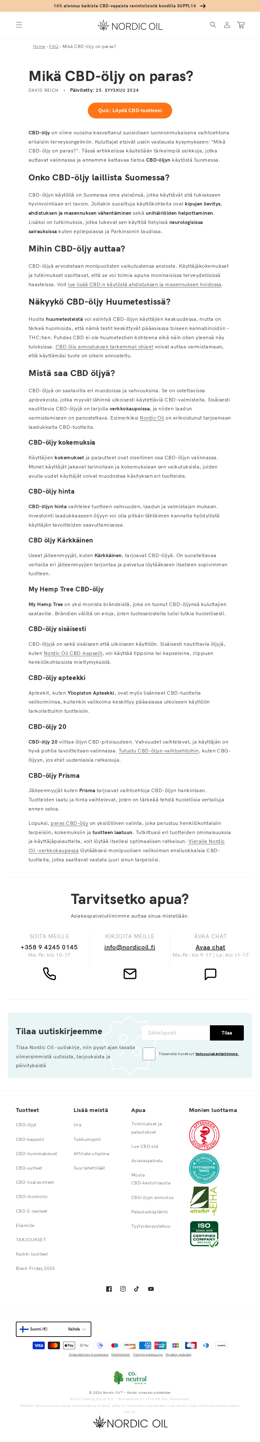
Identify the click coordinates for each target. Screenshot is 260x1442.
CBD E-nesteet (31, 1211)
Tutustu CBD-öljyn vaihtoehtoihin (158, 750)
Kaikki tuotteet (32, 1254)
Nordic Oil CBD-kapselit (73, 653)
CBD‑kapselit (30, 1139)
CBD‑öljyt (26, 1125)
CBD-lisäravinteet (35, 1182)
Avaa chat (210, 947)
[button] (19, 25)
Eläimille (25, 1225)
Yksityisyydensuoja (147, 1354)
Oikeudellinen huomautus (88, 1354)
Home (39, 46)
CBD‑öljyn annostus (152, 1197)
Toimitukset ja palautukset (146, 1128)
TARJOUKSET (31, 1240)
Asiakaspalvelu (147, 1160)
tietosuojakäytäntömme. (217, 1053)
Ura (77, 1125)
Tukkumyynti (87, 1139)
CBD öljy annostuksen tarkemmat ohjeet (104, 346)
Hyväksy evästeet (178, 1354)
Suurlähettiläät (89, 1168)
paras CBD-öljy (69, 823)
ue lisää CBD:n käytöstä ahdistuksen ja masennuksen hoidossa (145, 284)
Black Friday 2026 (35, 1268)
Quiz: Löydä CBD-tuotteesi (130, 110)
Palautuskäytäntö (149, 1212)
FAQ (53, 46)
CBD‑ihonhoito (32, 1196)
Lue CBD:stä (144, 1146)
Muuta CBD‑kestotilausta (150, 1179)
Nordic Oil (152, 417)
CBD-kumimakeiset (36, 1153)
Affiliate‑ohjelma (91, 1153)
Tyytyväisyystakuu (150, 1226)
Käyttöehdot (120, 1354)
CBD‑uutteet (29, 1168)
